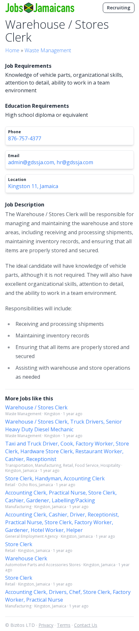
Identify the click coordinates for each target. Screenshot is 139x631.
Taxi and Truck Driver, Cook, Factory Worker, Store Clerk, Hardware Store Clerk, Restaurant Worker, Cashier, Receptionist (67, 451)
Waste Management (48, 50)
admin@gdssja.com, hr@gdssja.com (50, 162)
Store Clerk (18, 544)
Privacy (45, 625)
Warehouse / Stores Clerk (36, 407)
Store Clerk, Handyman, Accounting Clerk (55, 478)
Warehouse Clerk (26, 558)
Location (17, 179)
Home (12, 50)
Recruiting (118, 8)
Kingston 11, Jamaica (33, 186)
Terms (63, 625)
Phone (14, 132)
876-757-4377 (24, 138)
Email (13, 155)
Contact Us (85, 625)
